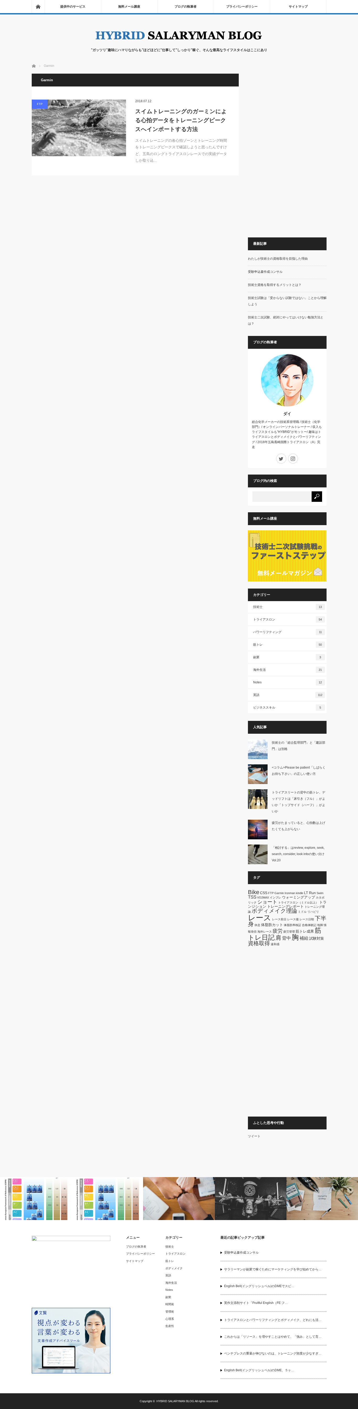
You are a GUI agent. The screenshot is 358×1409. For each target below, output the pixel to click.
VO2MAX (263, 897)
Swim (320, 893)
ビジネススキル (287, 707)
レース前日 (279, 919)
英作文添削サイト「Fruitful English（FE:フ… (256, 1303)
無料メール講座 (129, 6)
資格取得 (259, 943)
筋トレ (287, 644)
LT (306, 893)
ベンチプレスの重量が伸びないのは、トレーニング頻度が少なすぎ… (273, 1353)
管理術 (169, 1311)
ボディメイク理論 (274, 911)
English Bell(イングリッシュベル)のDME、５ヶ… (259, 1370)
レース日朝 (307, 919)
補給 (304, 938)
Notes (287, 682)
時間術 (169, 1304)
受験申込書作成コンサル (265, 272)
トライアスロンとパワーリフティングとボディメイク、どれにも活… (273, 1320)
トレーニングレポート (285, 906)
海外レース (264, 931)
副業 (287, 657)
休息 (257, 925)
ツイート (254, 1136)
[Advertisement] (287, 152)
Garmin (279, 893)
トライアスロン (287, 619)
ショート (267, 902)
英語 (287, 695)
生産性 (169, 1326)
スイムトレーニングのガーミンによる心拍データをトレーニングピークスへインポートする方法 (181, 120)
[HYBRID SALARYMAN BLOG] (179, 42)
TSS (252, 897)
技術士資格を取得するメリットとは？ (274, 285)
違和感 (275, 944)
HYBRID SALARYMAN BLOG (175, 1401)
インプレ (275, 897)
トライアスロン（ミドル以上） (298, 902)
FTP (39, 104)
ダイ (287, 413)
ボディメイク (174, 1268)
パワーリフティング (287, 632)
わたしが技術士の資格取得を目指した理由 (278, 258)
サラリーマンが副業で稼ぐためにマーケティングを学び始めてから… (273, 1269)
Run (312, 893)
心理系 (169, 1318)
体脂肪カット (272, 925)
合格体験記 (309, 925)
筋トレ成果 (305, 931)
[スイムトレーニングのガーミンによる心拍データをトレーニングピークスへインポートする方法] (79, 128)
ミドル (302, 911)
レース (259, 917)
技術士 (287, 607)
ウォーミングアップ (298, 897)
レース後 (293, 919)
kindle (299, 893)
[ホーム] (38, 6)
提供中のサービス (72, 6)
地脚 (320, 925)
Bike (253, 892)
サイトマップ (298, 6)
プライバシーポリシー (242, 6)
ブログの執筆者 (186, 6)
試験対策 (316, 938)
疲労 (278, 931)
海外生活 (287, 670)
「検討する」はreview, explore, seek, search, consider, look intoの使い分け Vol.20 (300, 854)
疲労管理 (289, 931)
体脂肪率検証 (292, 925)
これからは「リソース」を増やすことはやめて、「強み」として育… (273, 1337)
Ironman (290, 893)
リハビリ (313, 911)
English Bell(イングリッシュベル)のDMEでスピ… (259, 1286)
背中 (286, 938)
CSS (263, 893)
